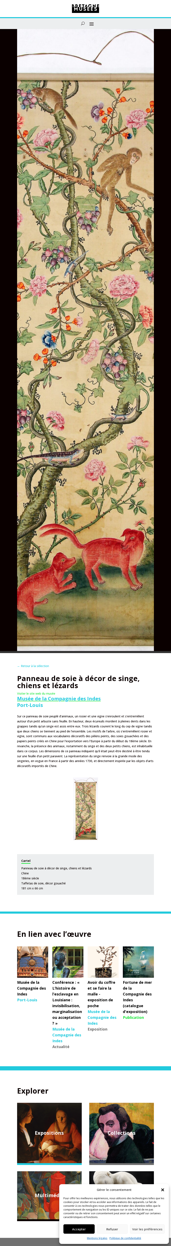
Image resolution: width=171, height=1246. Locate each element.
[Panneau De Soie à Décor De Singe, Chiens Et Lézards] (85, 808)
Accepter (79, 1229)
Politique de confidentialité (125, 1238)
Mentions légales (97, 1238)
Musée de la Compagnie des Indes (59, 698)
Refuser (112, 1229)
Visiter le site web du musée (36, 693)
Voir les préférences (147, 1229)
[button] (163, 1190)
